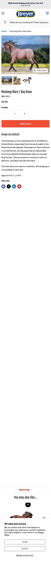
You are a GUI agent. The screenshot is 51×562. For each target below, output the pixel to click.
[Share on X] (9, 186)
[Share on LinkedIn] (14, 186)
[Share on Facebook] (3, 186)
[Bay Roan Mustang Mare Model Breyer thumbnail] (6, 80)
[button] (28, 504)
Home (4, 31)
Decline (25, 548)
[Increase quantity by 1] (25, 113)
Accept (25, 542)
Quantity (4, 107)
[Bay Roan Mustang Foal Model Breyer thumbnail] (17, 80)
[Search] (5, 22)
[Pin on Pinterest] (19, 186)
